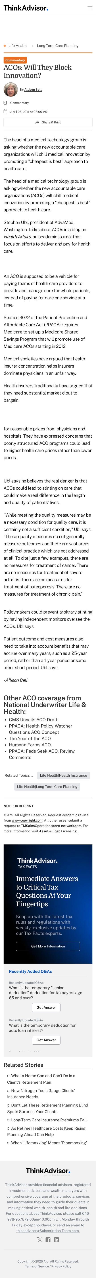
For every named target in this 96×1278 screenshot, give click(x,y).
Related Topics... (19, 775)
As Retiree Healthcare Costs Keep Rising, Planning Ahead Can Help (46, 1131)
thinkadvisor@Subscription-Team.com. (48, 1231)
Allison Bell (33, 89)
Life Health (17, 46)
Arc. (46, 1261)
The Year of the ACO (30, 738)
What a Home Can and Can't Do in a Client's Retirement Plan (41, 1079)
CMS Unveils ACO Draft (33, 719)
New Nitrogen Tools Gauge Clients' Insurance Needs (41, 1093)
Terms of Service (37, 1266)
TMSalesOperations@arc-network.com (51, 826)
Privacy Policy (61, 1266)
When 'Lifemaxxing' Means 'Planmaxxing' (49, 1142)
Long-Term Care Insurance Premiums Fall (49, 1120)
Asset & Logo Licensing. (58, 831)
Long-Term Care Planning (57, 46)
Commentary (15, 60)
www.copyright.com (27, 820)
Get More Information (48, 946)
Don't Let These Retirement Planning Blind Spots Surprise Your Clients (47, 1108)
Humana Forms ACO (30, 745)
